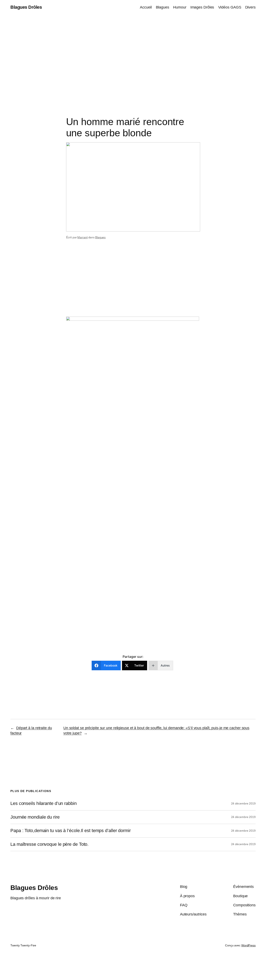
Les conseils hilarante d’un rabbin (43, 803)
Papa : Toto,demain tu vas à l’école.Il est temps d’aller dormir (70, 830)
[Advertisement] (133, 58)
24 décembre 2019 (243, 803)
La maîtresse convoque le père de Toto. (49, 844)
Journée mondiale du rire (35, 817)
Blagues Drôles (26, 7)
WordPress (248, 945)
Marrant (82, 237)
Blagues (100, 237)
